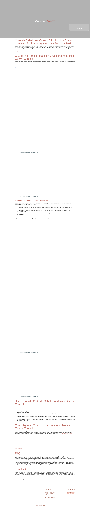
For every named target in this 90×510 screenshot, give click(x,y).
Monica (39, 21)
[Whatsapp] (68, 493)
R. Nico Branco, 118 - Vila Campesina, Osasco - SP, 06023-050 (50, 493)
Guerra (51, 21)
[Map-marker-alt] (70, 493)
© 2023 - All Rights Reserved (40, 505)
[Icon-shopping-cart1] (73, 493)
